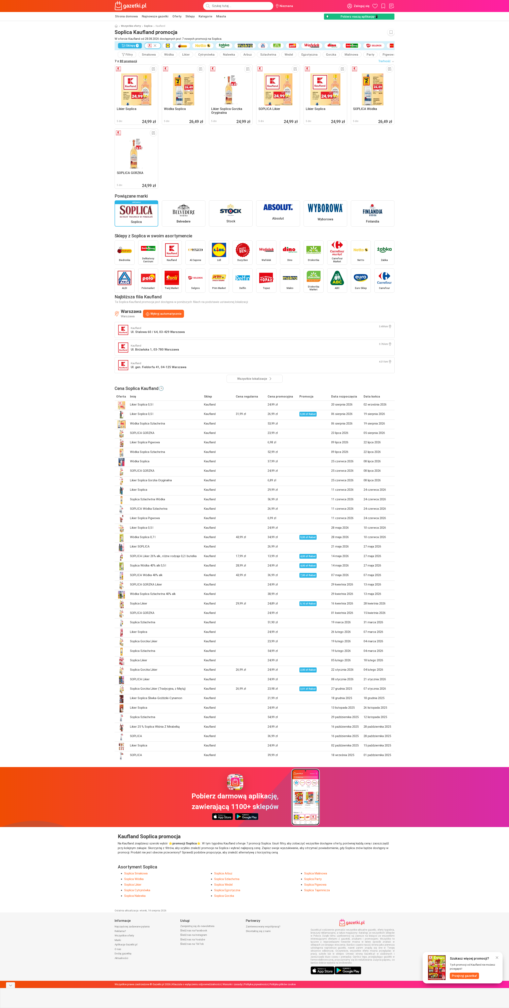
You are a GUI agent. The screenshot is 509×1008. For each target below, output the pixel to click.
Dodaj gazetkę (123, 953)
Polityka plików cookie (283, 984)
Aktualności (121, 958)
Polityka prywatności (256, 984)
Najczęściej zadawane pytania (132, 926)
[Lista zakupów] (391, 6)
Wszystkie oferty (131, 26)
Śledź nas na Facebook (193, 930)
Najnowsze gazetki (155, 16)
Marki (118, 940)
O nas (118, 949)
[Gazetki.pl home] (131, 6)
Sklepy (190, 16)
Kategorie (205, 16)
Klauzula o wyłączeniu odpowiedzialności (196, 984)
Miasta (221, 16)
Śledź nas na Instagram (193, 934)
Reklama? (120, 931)
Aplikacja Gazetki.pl (126, 944)
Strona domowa (126, 16)
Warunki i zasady (232, 984)
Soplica (148, 26)
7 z (126, 61)
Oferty (176, 16)
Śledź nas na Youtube (192, 939)
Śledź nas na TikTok (192, 943)
